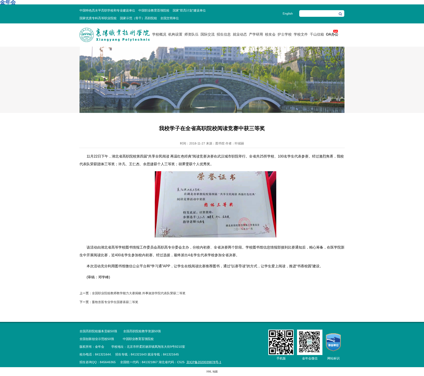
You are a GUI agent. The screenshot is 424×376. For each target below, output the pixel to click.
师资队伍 (191, 34)
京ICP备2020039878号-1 (203, 362)
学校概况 (159, 34)
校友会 (270, 34)
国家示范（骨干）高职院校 (138, 18)
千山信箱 (317, 34)
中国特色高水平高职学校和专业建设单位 (107, 10)
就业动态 (240, 34)
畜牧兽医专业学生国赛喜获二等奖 (115, 302)
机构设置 (175, 34)
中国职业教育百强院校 (153, 10)
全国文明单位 (169, 18)
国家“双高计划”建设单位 (189, 10)
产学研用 (256, 34)
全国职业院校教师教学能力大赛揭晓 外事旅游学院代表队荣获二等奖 (139, 293)
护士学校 (285, 34)
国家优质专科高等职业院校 (98, 18)
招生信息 (224, 34)
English (288, 13)
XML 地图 (212, 371)
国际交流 (208, 34)
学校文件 (301, 34)
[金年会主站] (115, 41)
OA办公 (332, 34)
